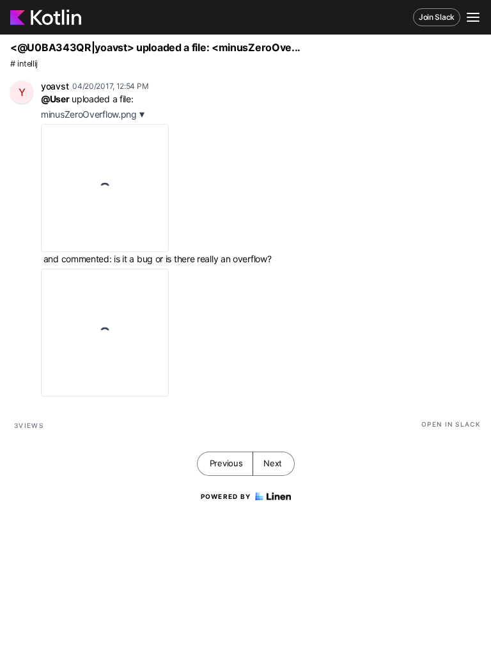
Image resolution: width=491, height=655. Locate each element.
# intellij (24, 63)
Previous (226, 463)
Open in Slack (451, 424)
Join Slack (437, 17)
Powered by (226, 496)
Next (272, 463)
